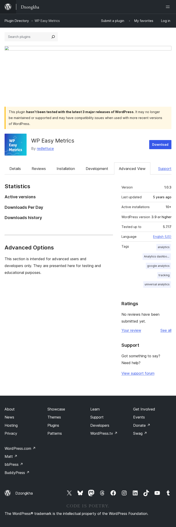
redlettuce (45, 148)
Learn (95, 409)
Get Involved (144, 409)
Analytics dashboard (157, 256)
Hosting (11, 425)
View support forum (137, 373)
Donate (141, 425)
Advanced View (132, 168)
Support (164, 168)
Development (97, 168)
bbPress (14, 464)
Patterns (54, 433)
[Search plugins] (53, 36)
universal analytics (157, 284)
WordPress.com (20, 448)
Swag (140, 433)
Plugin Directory (17, 21)
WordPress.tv (104, 433)
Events (139, 417)
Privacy (11, 433)
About (10, 409)
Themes (54, 417)
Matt (11, 456)
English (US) (162, 236)
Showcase (56, 409)
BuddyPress (17, 472)
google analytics (158, 265)
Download (160, 144)
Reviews (39, 168)
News (9, 417)
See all (165, 330)
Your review (131, 330)
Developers (99, 425)
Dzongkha (24, 493)
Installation (66, 168)
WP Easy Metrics (52, 140)
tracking (164, 275)
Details (15, 168)
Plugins (53, 425)
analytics (164, 247)
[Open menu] (168, 7)
